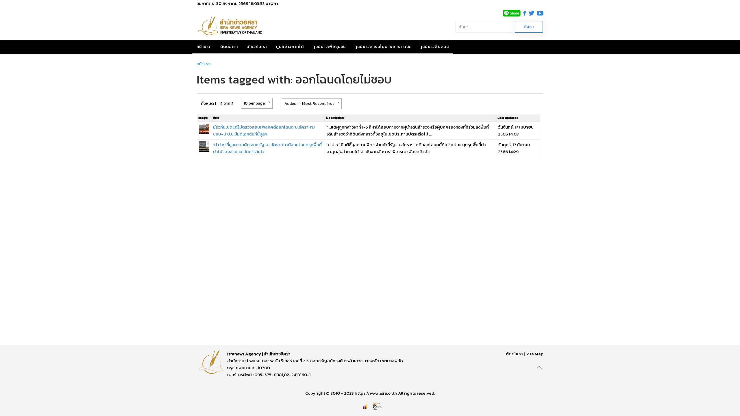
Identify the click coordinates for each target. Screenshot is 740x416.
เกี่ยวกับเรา (257, 47)
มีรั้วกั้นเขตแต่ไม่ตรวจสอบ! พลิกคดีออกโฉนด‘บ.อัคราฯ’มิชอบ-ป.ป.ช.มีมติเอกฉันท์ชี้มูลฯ (264, 130)
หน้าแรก (204, 47)
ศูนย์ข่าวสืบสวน (434, 47)
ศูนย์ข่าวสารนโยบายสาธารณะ (382, 47)
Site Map (534, 353)
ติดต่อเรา (229, 47)
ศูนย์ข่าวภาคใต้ (290, 47)
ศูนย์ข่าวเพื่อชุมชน (329, 47)
